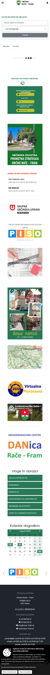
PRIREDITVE (14, 492)
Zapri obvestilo (25, 672)
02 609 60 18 (26, 622)
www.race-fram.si (26, 628)
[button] (4, 573)
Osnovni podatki (25, 593)
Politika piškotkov (30, 667)
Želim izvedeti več (9, 672)
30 (40, 551)
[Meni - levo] (2, 2)
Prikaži (25, 35)
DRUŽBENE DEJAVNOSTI (19, 506)
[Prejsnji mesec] (10, 531)
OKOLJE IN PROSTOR (18, 478)
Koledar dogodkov (25, 525)
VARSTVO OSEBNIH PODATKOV (23, 513)
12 (20, 544)
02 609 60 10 (26, 619)
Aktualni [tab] (6, 46)
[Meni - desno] (47, 2)
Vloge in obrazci (25, 471)
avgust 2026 (25, 531)
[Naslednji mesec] (40, 531)
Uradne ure (25, 634)
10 (10, 544)
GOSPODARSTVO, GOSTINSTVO (23, 499)
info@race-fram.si (26, 625)
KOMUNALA (14, 485)
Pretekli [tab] (16, 46)
